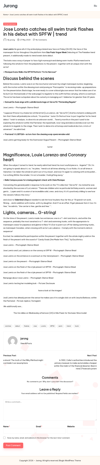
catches (8, 326)
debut (17, 326)
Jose (35, 326)
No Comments (41, 40)
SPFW (52, 326)
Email (39, 426)
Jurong (10, 5)
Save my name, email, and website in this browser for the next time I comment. (38, 438)
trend (69, 326)
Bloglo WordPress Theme (70, 460)
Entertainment (10, 24)
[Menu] (95, 5)
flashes (26, 326)
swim (60, 326)
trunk (77, 326)
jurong (24, 338)
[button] (26, 343)
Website (71, 426)
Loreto (43, 326)
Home (5, 15)
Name (6, 426)
